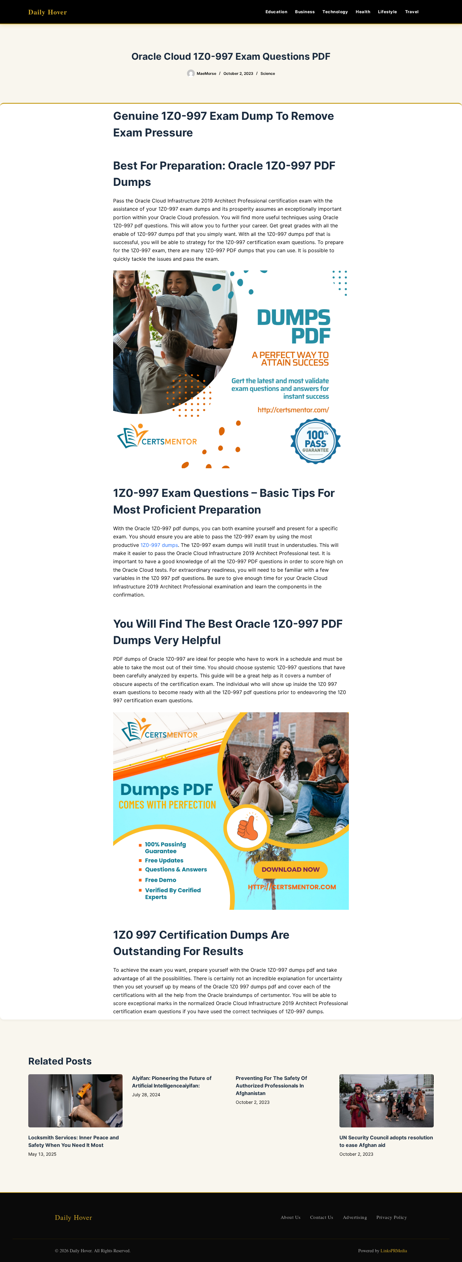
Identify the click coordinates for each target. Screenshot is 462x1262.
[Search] (431, 11)
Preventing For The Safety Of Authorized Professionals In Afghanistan (271, 1085)
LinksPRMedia (394, 1251)
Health (363, 11)
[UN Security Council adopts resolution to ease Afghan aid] (386, 1100)
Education (277, 11)
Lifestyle (387, 11)
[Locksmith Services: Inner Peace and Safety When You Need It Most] (75, 1100)
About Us (291, 1217)
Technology (335, 11)
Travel (412, 11)
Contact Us (321, 1217)
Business (305, 11)
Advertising (355, 1217)
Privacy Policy (392, 1217)
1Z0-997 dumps (159, 545)
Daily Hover (47, 12)
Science (268, 73)
